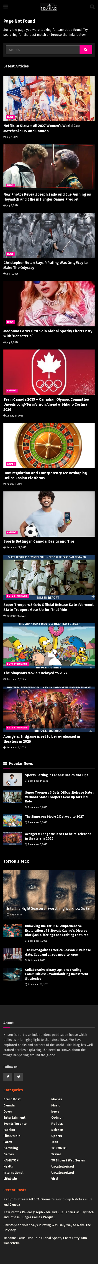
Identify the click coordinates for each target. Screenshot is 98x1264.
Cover (7, 1111)
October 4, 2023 (36, 960)
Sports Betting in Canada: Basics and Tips (39, 541)
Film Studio (12, 1136)
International (13, 1173)
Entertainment (17, 596)
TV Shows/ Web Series (68, 1160)
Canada (11, 390)
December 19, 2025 (16, 547)
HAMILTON (10, 1160)
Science (57, 1130)
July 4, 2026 (12, 205)
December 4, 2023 (37, 941)
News (10, 117)
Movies (56, 1099)
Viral (54, 1179)
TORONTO (59, 1148)
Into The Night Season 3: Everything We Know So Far (49, 908)
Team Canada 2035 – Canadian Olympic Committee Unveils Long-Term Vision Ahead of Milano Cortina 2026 (46, 404)
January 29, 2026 (14, 415)
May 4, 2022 (15, 914)
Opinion (57, 1118)
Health (8, 1166)
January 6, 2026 (14, 484)
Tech (54, 1142)
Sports (56, 1136)
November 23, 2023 (38, 984)
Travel (56, 1154)
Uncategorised (62, 1166)
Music (55, 1105)
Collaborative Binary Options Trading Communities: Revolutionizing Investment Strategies (56, 974)
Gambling (10, 1148)
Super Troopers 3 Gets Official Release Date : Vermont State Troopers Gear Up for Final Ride (59, 797)
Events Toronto (15, 1124)
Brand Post (12, 1099)
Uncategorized (62, 1173)
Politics (57, 1124)
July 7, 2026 (12, 137)
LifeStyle (10, 1179)
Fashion (9, 1130)
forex (7, 1142)
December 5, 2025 (16, 616)
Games (11, 464)
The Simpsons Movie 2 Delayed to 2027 (35, 673)
